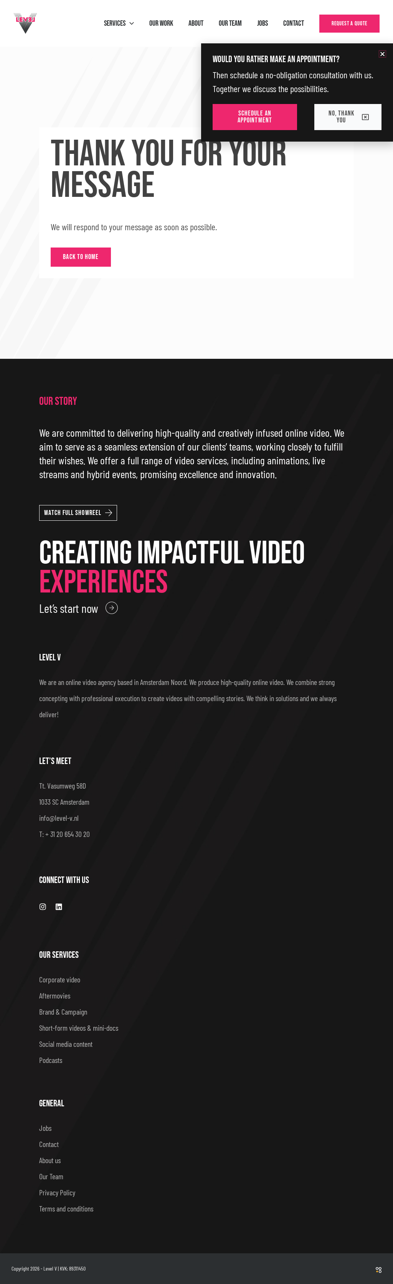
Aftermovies (54, 995)
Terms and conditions (66, 1208)
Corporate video (59, 979)
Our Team (51, 1176)
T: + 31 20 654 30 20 (64, 833)
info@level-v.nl (59, 817)
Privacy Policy (57, 1192)
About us (50, 1160)
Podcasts (50, 1059)
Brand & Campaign (63, 1011)
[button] (129, 23)
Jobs (45, 1127)
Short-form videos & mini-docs (78, 1027)
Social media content (65, 1043)
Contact (49, 1144)
